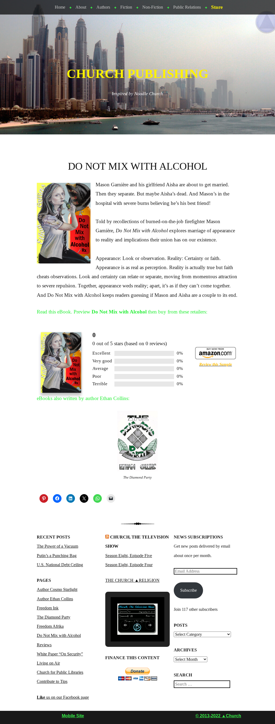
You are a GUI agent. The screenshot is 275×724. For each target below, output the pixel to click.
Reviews (44, 645)
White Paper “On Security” (60, 654)
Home (60, 7)
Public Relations (187, 7)
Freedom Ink (48, 608)
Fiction (126, 7)
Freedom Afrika (50, 626)
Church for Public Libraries (60, 672)
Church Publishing (137, 74)
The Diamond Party (53, 617)
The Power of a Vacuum (57, 546)
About (80, 7)
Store (217, 7)
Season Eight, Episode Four (129, 564)
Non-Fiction (152, 7)
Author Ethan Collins (55, 599)
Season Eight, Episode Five (128, 555)
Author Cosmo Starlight (57, 589)
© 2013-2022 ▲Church (218, 716)
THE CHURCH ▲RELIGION (132, 580)
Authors (103, 7)
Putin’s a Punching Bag (57, 555)
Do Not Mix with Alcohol (59, 635)
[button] (125, 625)
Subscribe (188, 590)
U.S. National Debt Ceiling (60, 564)
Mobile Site (73, 716)
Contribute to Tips (52, 681)
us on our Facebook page (63, 697)
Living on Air (48, 663)
